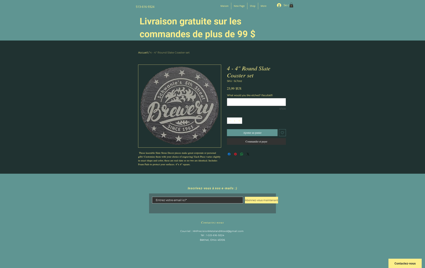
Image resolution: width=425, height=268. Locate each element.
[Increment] (239, 121)
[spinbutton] (234, 121)
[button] (291, 5)
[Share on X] (248, 154)
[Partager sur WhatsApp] (242, 154)
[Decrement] (229, 121)
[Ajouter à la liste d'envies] (282, 132)
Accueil (143, 52)
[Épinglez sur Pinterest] (235, 154)
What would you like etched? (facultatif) (250, 95)
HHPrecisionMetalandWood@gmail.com (218, 231)
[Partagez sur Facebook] (229, 154)
